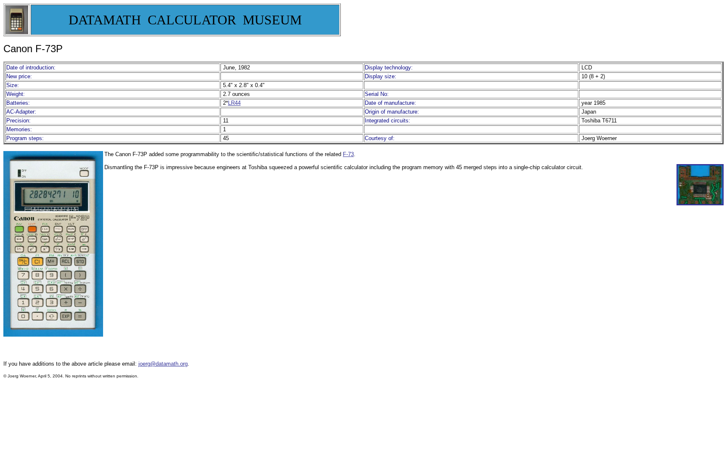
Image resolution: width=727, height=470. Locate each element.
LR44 (234, 103)
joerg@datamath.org (163, 364)
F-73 (348, 154)
